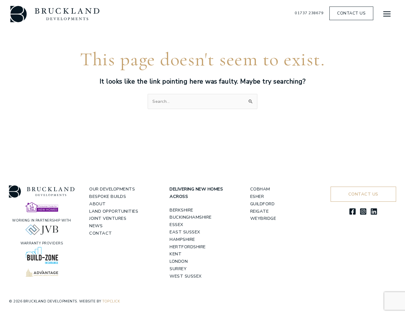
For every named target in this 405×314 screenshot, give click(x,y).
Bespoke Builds (107, 196)
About (97, 204)
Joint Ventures (107, 218)
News (96, 226)
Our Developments (112, 189)
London (179, 261)
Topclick (111, 301)
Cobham (260, 189)
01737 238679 (309, 13)
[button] (351, 13)
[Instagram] (363, 211)
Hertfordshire (188, 247)
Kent (175, 254)
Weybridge (263, 218)
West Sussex (186, 276)
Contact (100, 233)
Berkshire (181, 210)
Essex (176, 225)
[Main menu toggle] (387, 14)
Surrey (178, 269)
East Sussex (185, 232)
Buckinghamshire (191, 217)
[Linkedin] (373, 211)
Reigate (259, 211)
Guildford (262, 204)
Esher (257, 196)
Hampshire (182, 239)
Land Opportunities (113, 211)
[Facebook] (352, 211)
